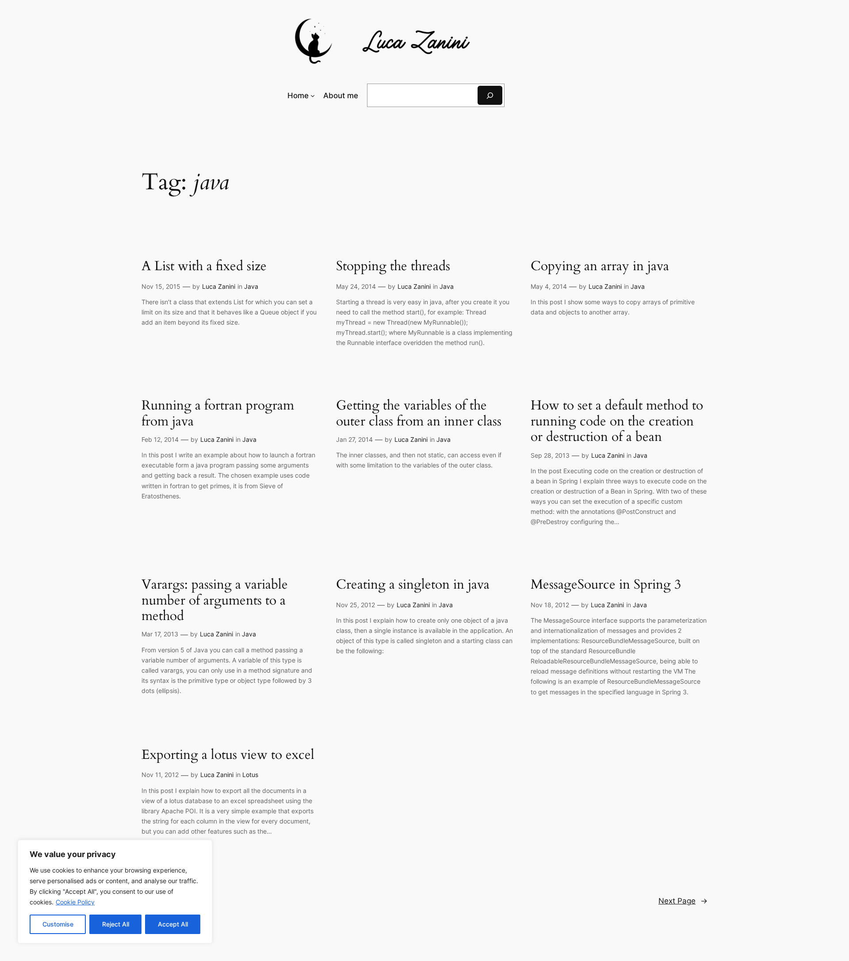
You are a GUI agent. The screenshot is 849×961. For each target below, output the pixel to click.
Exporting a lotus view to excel (228, 755)
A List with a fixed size (204, 267)
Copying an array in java (600, 267)
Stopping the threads (393, 267)
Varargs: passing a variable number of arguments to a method (215, 600)
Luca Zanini (218, 286)
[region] (115, 891)
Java (251, 286)
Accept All (173, 924)
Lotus (250, 774)
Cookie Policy (75, 902)
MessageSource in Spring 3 (606, 585)
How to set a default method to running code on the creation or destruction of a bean (617, 421)
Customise (57, 924)
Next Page (683, 900)
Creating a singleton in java (413, 585)
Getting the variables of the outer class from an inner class (418, 413)
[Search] (490, 95)
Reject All (115, 924)
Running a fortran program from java (218, 413)
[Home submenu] (312, 95)
